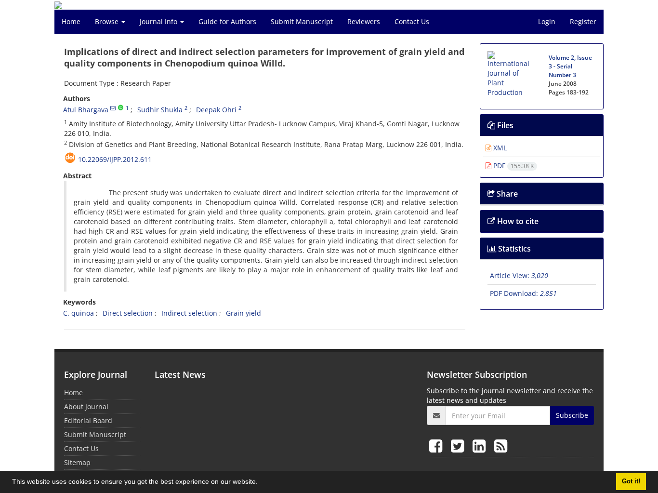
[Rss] (501, 445)
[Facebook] (437, 445)
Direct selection (128, 313)
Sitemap (77, 462)
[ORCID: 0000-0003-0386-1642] (121, 108)
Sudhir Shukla (160, 109)
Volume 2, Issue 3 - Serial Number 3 (570, 66)
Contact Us (412, 21)
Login (546, 21)
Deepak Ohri (216, 109)
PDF (512, 165)
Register (583, 21)
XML (499, 147)
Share (506, 193)
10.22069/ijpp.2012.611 (115, 159)
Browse (107, 21)
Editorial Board (88, 420)
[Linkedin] (481, 445)
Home (71, 21)
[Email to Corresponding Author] (113, 108)
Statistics (513, 248)
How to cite (517, 221)
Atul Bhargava (85, 109)
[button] (261, 482)
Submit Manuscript (302, 21)
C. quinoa (78, 313)
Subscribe (572, 415)
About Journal (86, 406)
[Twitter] (459, 445)
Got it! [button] (631, 481)
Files (504, 125)
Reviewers (363, 21)
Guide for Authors (227, 21)
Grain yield (243, 313)
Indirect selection (189, 313)
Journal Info (159, 21)
